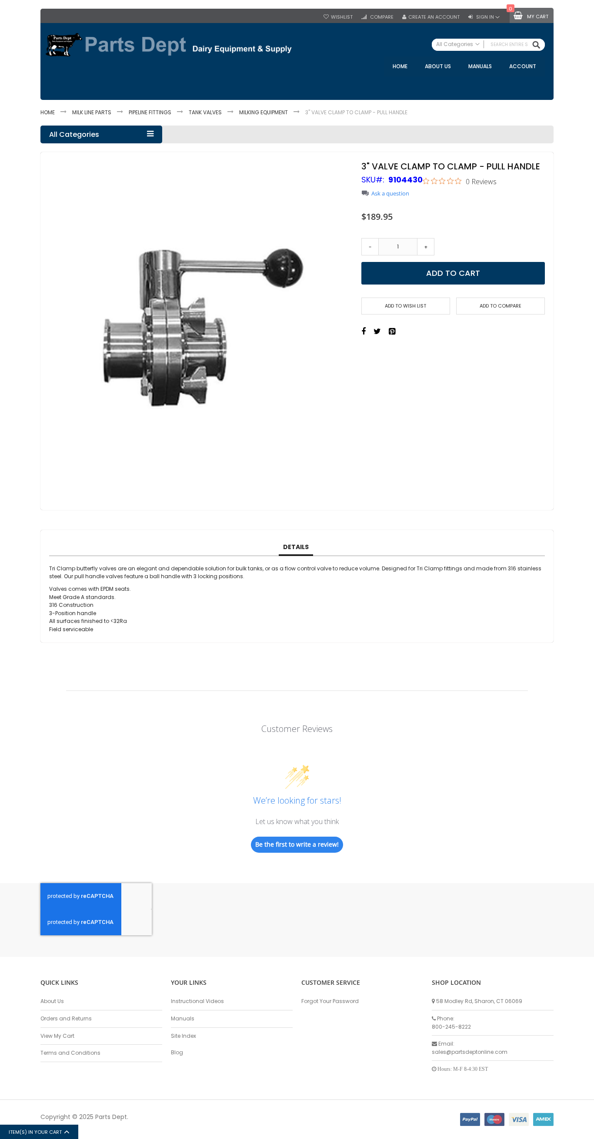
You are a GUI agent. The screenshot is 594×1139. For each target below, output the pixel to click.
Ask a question (390, 193)
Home (47, 112)
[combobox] (488, 45)
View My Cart (57, 1036)
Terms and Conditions (70, 1052)
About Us (52, 1001)
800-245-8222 (451, 1026)
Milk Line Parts (91, 112)
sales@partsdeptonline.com (469, 1052)
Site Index (183, 1036)
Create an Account (434, 17)
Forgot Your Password (330, 1001)
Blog (177, 1052)
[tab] (296, 547)
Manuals (182, 1018)
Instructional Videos (197, 1001)
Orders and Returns (66, 1018)
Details (296, 547)
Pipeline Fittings (150, 112)
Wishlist (342, 17)
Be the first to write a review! (297, 844)
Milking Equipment (263, 112)
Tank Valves (205, 112)
